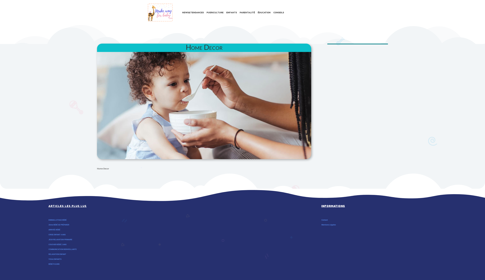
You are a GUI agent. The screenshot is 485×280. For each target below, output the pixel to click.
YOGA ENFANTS (54, 259)
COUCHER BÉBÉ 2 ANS (57, 244)
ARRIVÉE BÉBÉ (54, 230)
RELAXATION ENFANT (57, 254)
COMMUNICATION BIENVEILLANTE (62, 249)
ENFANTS (231, 12)
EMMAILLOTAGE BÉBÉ (57, 220)
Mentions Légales (328, 225)
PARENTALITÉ (247, 12)
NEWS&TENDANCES (193, 12)
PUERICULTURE (215, 12)
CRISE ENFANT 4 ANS (57, 235)
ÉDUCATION (264, 12)
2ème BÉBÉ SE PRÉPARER (58, 225)
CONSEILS (278, 12)
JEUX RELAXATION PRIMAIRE (60, 240)
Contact (324, 220)
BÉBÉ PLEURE (54, 264)
